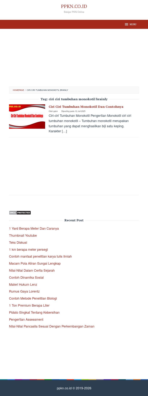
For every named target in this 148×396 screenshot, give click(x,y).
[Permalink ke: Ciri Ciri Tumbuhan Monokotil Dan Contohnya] (27, 116)
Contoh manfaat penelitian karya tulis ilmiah (40, 256)
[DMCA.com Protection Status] (20, 212)
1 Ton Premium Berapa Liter (29, 305)
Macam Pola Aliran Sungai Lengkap (35, 263)
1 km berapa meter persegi (28, 249)
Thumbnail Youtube (23, 235)
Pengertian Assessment (26, 319)
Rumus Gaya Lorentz (24, 291)
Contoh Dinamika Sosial (26, 277)
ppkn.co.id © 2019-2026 (74, 388)
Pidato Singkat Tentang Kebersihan (34, 312)
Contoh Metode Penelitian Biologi (33, 298)
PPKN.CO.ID (74, 6)
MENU (133, 24)
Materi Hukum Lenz (23, 284)
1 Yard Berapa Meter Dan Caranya (34, 228)
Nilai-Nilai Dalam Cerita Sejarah (32, 270)
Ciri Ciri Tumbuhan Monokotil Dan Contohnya (86, 106)
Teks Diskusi (18, 242)
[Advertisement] (74, 57)
